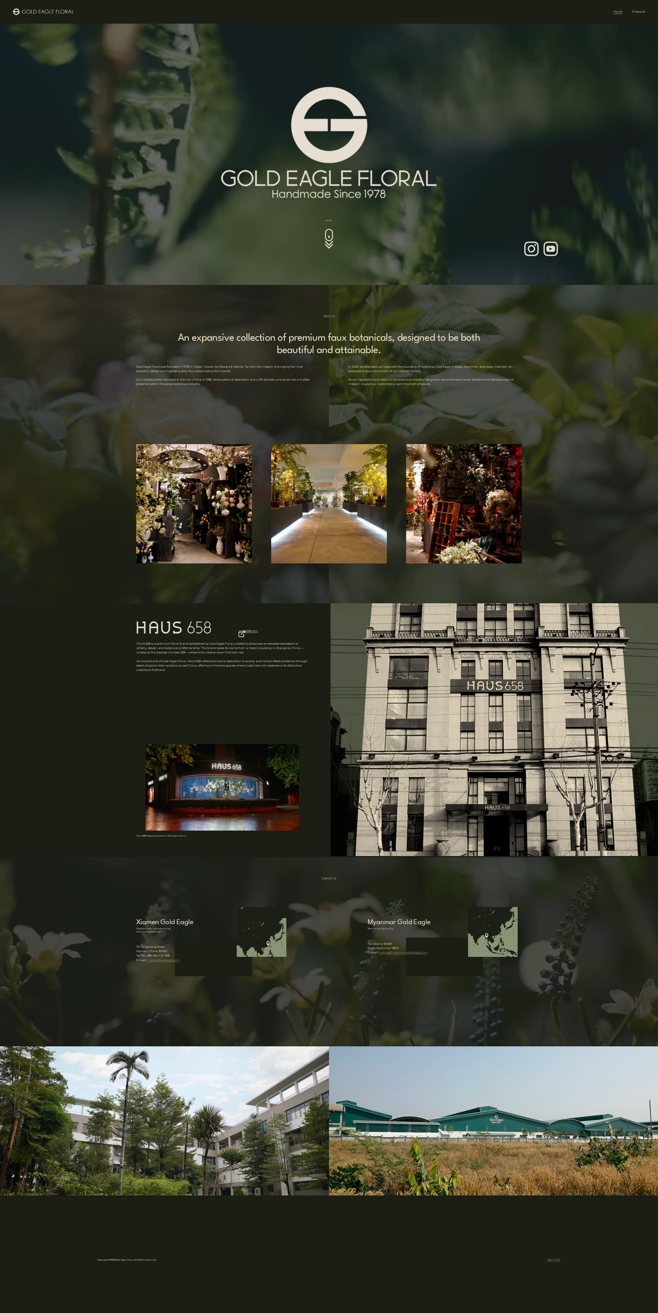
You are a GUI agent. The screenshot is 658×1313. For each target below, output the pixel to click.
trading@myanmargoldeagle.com (402, 952)
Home (618, 11)
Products (638, 11)
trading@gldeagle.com (163, 960)
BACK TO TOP (553, 1259)
